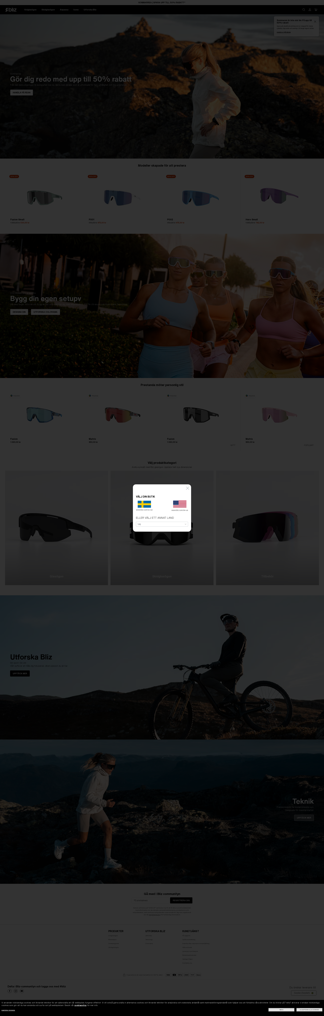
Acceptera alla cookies (309, 1009)
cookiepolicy (80, 1005)
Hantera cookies (8, 1010)
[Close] (187, 488)
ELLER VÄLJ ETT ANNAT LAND (155, 517)
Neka (281, 1009)
